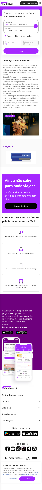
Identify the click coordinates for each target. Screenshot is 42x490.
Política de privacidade (29, 474)
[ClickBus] (7, 3)
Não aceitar (13, 479)
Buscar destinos (21, 206)
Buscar (21, 51)
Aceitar (27, 479)
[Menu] (40, 3)
